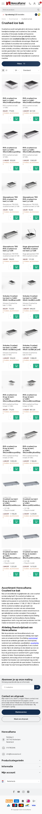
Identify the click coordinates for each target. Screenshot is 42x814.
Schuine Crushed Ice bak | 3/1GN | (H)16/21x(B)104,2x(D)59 (11, 347)
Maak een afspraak (21, 719)
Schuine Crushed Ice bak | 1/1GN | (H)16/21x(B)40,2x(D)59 (11, 298)
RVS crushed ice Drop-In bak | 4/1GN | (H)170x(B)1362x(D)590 (31, 449)
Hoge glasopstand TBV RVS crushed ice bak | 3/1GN (31, 249)
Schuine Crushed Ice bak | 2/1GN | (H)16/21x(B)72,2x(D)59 (31, 298)
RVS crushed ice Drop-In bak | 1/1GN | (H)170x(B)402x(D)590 (11, 398)
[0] (39, 3)
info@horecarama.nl (13, 754)
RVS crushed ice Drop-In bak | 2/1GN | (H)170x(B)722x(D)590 (31, 398)
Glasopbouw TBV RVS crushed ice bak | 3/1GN (30, 199)
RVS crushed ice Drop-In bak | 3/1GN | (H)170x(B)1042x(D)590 (11, 449)
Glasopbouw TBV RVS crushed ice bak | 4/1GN (10, 249)
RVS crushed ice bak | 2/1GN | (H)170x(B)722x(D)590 (31, 100)
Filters (19, 64)
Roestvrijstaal (13, 19)
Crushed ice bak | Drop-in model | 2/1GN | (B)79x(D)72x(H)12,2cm (11, 502)
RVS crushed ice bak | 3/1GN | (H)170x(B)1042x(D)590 (11, 150)
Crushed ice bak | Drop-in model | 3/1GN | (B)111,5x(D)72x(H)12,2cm (31, 502)
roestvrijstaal (33, 638)
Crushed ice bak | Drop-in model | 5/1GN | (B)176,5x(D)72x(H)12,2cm (31, 555)
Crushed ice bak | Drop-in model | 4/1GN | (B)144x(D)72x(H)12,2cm (11, 555)
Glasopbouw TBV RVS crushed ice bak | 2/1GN (10, 199)
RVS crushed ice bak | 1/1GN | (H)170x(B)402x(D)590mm (11, 100)
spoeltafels (35, 643)
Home (4, 19)
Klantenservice (21, 712)
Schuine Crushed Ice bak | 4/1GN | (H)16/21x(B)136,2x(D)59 (31, 347)
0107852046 (10, 748)
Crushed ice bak (27, 19)
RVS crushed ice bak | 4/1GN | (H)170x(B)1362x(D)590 (31, 150)
